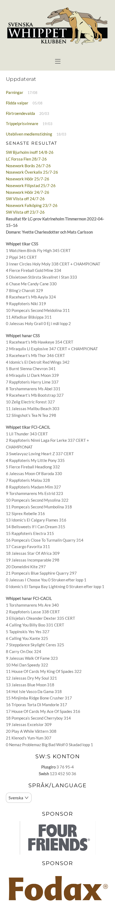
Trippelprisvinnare (22, 123)
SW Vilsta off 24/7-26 (25, 198)
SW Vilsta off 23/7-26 (25, 212)
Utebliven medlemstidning (29, 134)
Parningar (14, 92)
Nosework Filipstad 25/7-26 (31, 185)
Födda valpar (17, 102)
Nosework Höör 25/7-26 (27, 178)
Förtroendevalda (20, 113)
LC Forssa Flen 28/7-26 (26, 158)
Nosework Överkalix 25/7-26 (32, 172)
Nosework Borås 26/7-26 (28, 165)
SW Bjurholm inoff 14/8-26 (29, 152)
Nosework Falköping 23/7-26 (31, 205)
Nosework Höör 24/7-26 (27, 192)
